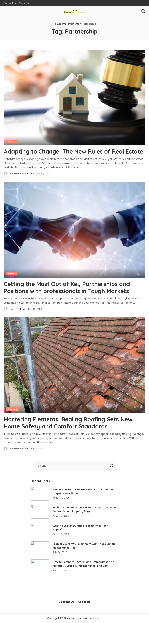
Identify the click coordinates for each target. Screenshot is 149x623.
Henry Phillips (17, 309)
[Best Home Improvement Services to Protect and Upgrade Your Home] (40, 494)
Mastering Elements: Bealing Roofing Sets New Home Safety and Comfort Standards (68, 423)
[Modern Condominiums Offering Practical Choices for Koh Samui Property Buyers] (40, 512)
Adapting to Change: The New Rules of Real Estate (73, 151)
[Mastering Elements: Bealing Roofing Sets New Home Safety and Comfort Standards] (74, 365)
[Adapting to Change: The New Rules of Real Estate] (74, 97)
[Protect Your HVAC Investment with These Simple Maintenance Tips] (40, 548)
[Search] (143, 11)
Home (11, 141)
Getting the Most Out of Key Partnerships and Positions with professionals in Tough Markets (67, 287)
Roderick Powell (18, 173)
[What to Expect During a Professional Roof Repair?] (40, 530)
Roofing (12, 409)
